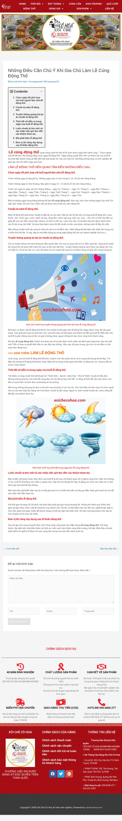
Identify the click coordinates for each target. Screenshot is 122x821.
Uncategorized (35, 81)
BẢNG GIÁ (54, 8)
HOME (22, 4)
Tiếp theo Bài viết (109, 548)
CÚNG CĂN (75, 4)
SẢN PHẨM (83, 8)
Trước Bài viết (11, 548)
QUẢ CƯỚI (112, 4)
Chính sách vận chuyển (57, 745)
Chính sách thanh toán (56, 740)
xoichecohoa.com (94, 807)
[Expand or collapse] (41, 91)
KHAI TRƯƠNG (94, 4)
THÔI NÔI (35, 4)
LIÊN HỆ (109, 8)
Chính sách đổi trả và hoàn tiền (59, 752)
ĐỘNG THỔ (29, 8)
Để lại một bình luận (17, 81)
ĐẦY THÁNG (54, 4)
